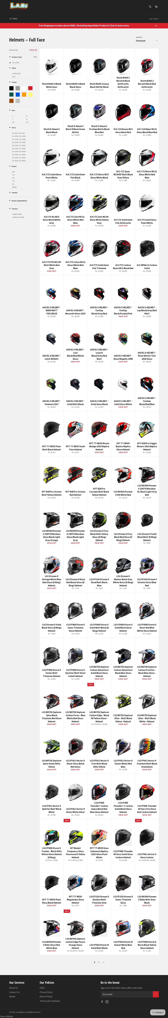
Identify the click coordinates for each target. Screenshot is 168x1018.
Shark (14, 187)
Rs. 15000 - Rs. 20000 (19, 139)
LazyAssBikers (20, 1012)
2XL (13, 122)
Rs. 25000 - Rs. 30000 (19, 145)
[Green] (11, 94)
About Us (13, 987)
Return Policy (46, 996)
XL (27, 119)
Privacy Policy (46, 992)
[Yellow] (30, 94)
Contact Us (14, 992)
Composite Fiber (18, 217)
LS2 (13, 181)
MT (13, 184)
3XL (27, 122)
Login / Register (154, 19)
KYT (13, 178)
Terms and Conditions (50, 1001)
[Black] (11, 88)
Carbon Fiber (17, 214)
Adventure (16, 74)
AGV (13, 172)
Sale (13, 77)
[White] (24, 88)
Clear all (33, 49)
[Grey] (17, 88)
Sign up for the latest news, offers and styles (121, 987)
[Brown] (11, 101)
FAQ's (42, 987)
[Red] (30, 88)
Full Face (15, 63)
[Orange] (24, 94)
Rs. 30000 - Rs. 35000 (19, 148)
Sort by (139, 37)
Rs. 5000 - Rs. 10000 (18, 133)
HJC (13, 175)
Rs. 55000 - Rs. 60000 (19, 161)
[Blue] (17, 94)
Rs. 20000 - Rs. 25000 (19, 142)
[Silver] (17, 101)
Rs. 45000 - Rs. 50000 (19, 158)
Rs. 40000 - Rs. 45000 (19, 155)
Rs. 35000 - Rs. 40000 (19, 151)
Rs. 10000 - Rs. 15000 (19, 136)
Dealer (12, 996)
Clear (35, 57)
